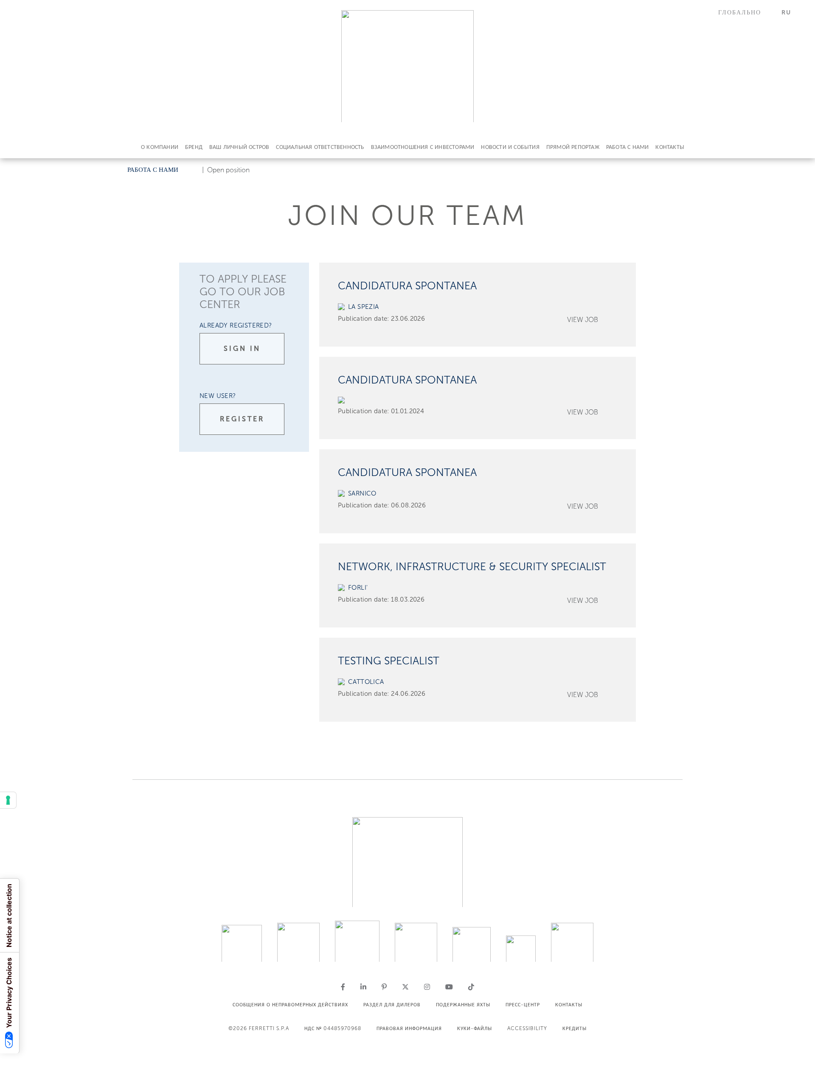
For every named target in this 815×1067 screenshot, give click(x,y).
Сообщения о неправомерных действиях (290, 1005)
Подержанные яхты (463, 1005)
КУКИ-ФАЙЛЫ (474, 1028)
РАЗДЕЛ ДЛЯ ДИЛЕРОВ (392, 1005)
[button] (744, 12)
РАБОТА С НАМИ (627, 147)
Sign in (242, 348)
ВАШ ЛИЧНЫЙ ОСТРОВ (239, 147)
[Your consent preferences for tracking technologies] (8, 800)
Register (242, 419)
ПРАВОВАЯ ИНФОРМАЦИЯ (409, 1028)
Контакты (669, 147)
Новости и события (510, 147)
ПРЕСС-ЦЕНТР (523, 1005)
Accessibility (527, 1028)
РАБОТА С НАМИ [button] (152, 170)
